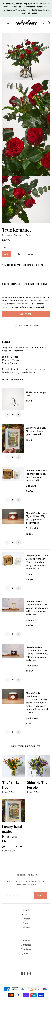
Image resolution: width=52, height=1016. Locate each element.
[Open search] (8, 22)
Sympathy (26, 953)
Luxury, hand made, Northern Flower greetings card (13, 836)
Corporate (26, 944)
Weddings (26, 949)
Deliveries (26, 927)
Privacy (26, 923)
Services (26, 940)
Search (26, 910)
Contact (26, 918)
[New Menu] (3, 22)
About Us (26, 914)
